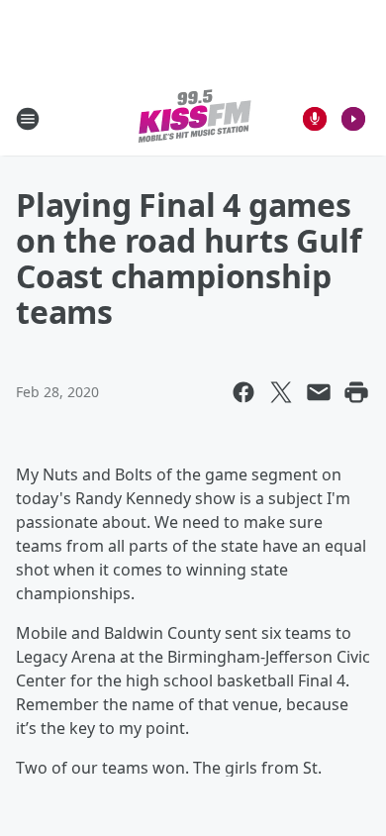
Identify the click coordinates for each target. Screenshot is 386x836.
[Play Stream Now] (353, 119)
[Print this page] (356, 392)
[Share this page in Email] (319, 392)
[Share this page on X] (281, 392)
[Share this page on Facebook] (243, 392)
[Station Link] (193, 118)
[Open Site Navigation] (28, 119)
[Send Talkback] (315, 119)
